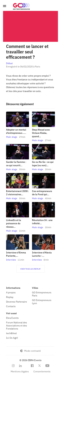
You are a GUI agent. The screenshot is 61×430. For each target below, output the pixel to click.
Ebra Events (12, 317)
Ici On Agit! (12, 337)
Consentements (41, 371)
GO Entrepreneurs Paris (41, 294)
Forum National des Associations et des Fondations (16, 325)
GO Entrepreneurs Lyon (41, 302)
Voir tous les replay (30, 269)
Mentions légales (20, 371)
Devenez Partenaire (16, 301)
